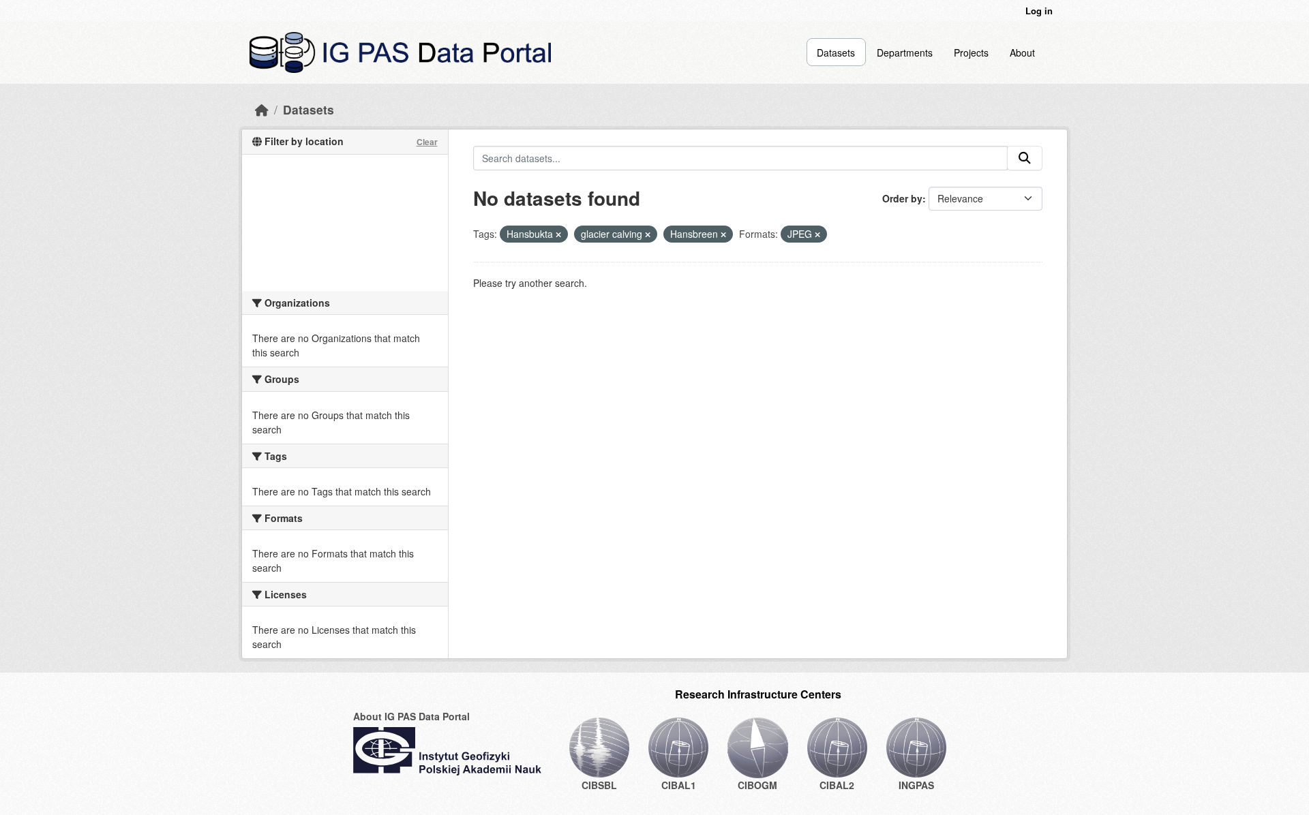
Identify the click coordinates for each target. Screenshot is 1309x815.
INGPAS (916, 785)
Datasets (836, 52)
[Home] (262, 109)
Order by (902, 198)
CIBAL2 (836, 785)
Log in (1039, 10)
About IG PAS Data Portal (411, 716)
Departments (905, 52)
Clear (427, 142)
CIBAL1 (678, 785)
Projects (971, 52)
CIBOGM (757, 785)
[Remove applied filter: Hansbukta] (558, 234)
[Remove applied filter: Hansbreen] (723, 234)
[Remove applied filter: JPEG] (817, 234)
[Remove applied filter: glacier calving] (647, 234)
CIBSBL (599, 785)
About (1022, 52)
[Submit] (1024, 158)
